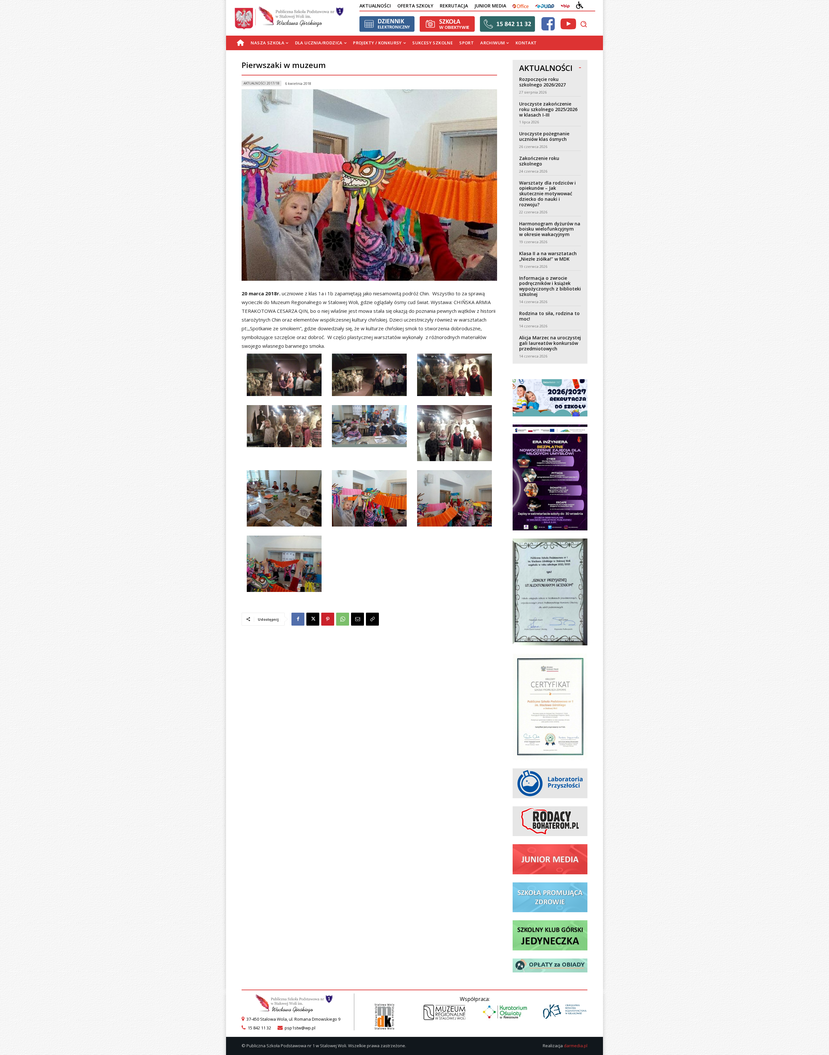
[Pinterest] (327, 619)
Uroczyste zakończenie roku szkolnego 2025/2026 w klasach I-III (548, 109)
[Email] (357, 619)
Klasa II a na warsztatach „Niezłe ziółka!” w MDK (548, 256)
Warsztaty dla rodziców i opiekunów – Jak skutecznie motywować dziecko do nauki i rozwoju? (547, 194)
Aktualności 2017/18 (261, 83)
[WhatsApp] (342, 619)
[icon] (548, 28)
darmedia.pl (575, 1046)
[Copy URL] (372, 619)
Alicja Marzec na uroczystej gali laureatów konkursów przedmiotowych (550, 343)
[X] (312, 619)
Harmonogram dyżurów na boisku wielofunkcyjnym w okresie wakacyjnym (549, 229)
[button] (583, 24)
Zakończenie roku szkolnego (539, 161)
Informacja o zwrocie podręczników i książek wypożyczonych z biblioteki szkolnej (550, 286)
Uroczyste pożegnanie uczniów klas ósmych (544, 136)
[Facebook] (297, 619)
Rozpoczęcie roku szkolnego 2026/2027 (542, 82)
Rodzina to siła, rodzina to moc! (549, 316)
